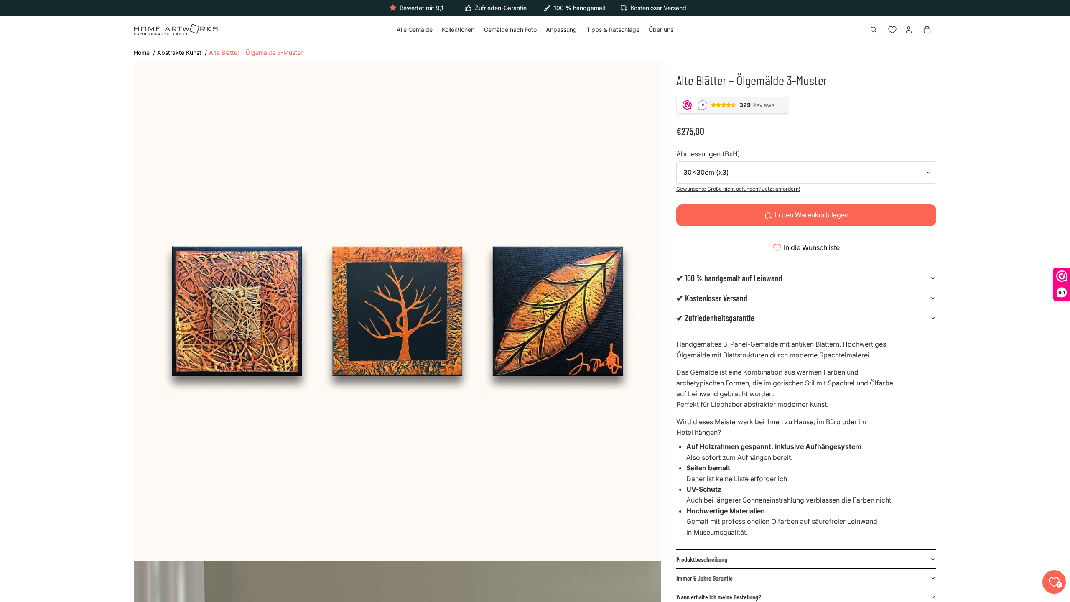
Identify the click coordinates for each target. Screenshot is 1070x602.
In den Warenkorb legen (811, 215)
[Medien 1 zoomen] (397, 311)
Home (142, 52)
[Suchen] (873, 30)
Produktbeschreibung (701, 559)
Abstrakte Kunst (179, 52)
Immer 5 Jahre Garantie (704, 578)
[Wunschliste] (892, 30)
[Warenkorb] (927, 30)
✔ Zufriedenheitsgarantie (715, 318)
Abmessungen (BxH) (708, 154)
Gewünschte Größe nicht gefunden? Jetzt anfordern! (738, 189)
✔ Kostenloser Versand (711, 298)
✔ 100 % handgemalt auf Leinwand (729, 278)
